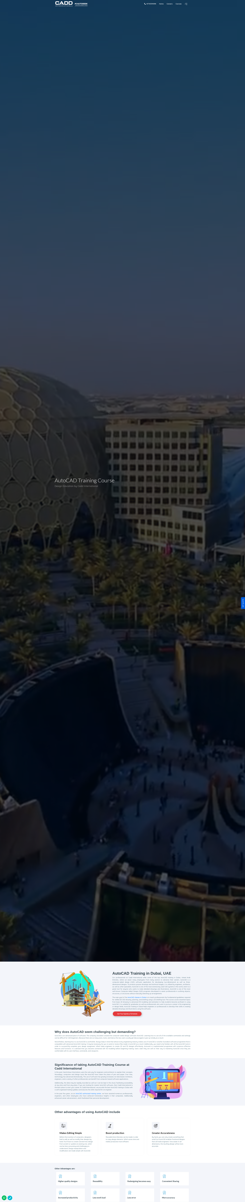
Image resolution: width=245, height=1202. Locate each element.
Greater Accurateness (163, 1133)
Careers (170, 4)
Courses (179, 4)
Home (161, 4)
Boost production (115, 1133)
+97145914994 (151, 4)
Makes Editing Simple (71, 1133)
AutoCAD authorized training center (88, 1093)
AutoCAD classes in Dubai (137, 997)
